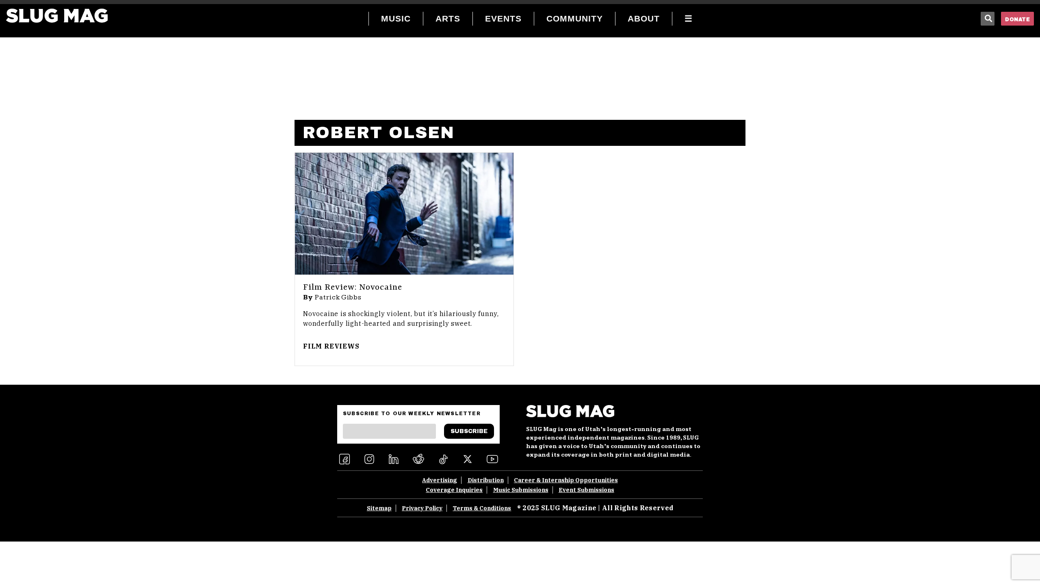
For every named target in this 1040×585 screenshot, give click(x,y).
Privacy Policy (422, 508)
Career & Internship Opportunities (566, 480)
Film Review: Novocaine (352, 287)
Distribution (486, 480)
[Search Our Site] (987, 19)
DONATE (1017, 19)
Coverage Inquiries (454, 490)
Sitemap (379, 508)
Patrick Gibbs (338, 297)
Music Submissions (520, 490)
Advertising (439, 480)
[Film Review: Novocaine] (404, 214)
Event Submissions (586, 490)
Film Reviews (331, 346)
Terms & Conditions (482, 508)
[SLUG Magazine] (57, 15)
